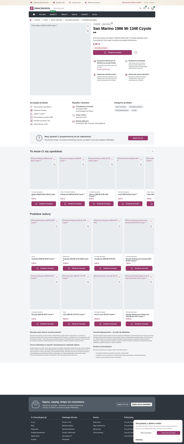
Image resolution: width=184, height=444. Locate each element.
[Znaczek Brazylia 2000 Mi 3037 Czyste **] (45, 291)
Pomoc (146, 2)
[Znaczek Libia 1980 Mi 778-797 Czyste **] (76, 291)
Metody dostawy (67, 426)
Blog (94, 14)
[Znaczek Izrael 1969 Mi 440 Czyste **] (130, 172)
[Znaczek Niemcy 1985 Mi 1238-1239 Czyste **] (101, 172)
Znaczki (37, 20)
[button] (112, 23)
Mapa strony (35, 436)
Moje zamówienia (99, 426)
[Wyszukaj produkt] (140, 8)
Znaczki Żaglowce (130, 422)
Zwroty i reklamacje (68, 432)
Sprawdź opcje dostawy (103, 69)
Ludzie (45, 20)
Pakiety (84, 14)
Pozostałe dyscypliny (89, 20)
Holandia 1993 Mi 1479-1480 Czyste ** (75, 260)
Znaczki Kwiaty (129, 429)
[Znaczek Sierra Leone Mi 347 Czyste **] (108, 291)
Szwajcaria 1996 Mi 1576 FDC (104, 259)
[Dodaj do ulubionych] (87, 26)
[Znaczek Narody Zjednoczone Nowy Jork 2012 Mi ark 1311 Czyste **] (139, 291)
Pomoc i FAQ (66, 422)
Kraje (74, 14)
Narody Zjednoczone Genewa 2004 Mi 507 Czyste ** (138, 260)
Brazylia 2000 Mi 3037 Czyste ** (43, 314)
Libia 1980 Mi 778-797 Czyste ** (74, 314)
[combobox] (95, 8)
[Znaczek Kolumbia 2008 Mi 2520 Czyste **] (45, 236)
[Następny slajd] (152, 151)
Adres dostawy (98, 432)
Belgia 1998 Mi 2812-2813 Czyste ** (43, 195)
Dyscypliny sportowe (72, 20)
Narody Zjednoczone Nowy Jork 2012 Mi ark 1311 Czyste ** (137, 315)
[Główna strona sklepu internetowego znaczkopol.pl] (30, 20)
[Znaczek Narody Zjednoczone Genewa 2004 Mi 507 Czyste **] (139, 236)
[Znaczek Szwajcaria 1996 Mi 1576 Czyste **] (72, 172)
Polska (42, 14)
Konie (64, 312)
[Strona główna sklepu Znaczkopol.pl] (34, 14)
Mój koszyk (97, 429)
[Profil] (148, 8)
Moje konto (97, 422)
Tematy (64, 14)
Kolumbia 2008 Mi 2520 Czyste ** (43, 259)
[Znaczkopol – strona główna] (40, 8)
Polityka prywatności (38, 432)
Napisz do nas (138, 138)
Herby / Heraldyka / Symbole (67, 192)
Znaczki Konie (129, 436)
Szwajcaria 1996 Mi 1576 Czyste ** (72, 194)
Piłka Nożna (66, 256)
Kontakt (152, 2)
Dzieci (33, 256)
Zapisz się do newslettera (141, 404)
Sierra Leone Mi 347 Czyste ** (105, 314)
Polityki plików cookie (150, 428)
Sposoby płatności (68, 429)
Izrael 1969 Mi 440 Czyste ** (128, 194)
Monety (53, 14)
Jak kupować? (67, 436)
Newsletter (65, 439)
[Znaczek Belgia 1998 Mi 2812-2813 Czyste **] (44, 172)
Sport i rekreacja (56, 20)
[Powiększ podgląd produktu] (87, 31)
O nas (33, 422)
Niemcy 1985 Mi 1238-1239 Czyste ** (98, 195)
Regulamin (35, 429)
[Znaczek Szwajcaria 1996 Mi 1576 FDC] (108, 236)
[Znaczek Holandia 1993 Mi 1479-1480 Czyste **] (76, 236)
